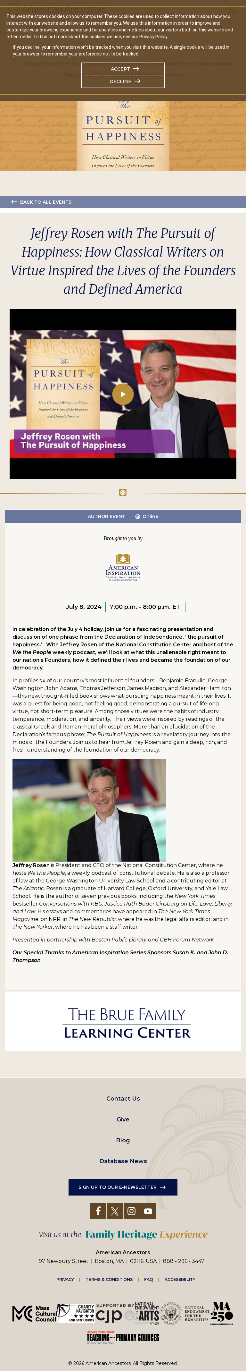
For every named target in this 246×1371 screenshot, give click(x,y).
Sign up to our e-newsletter (117, 1187)
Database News (123, 1161)
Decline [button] (120, 81)
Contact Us (123, 1098)
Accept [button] (120, 69)
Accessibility (180, 1279)
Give (123, 1119)
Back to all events (45, 202)
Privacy (65, 1279)
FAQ (148, 1279)
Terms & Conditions (109, 1279)
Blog (123, 1140)
